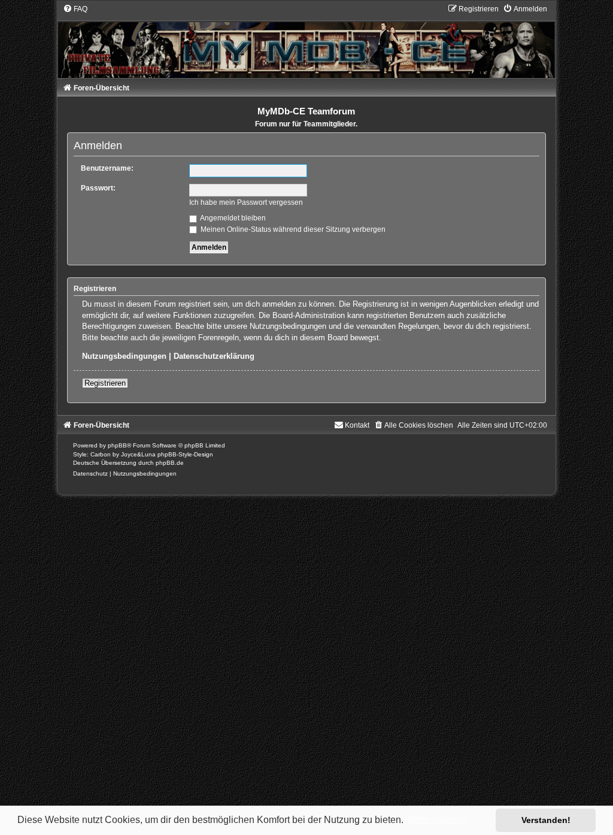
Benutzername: (107, 168)
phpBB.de (170, 462)
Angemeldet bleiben (232, 218)
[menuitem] (75, 9)
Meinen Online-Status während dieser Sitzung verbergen (292, 229)
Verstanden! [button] (545, 820)
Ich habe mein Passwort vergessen (246, 202)
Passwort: (98, 188)
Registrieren (105, 383)
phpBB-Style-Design (185, 454)
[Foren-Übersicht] (307, 41)
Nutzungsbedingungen (124, 356)
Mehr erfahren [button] (437, 820)
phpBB (117, 445)
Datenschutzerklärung (214, 356)
